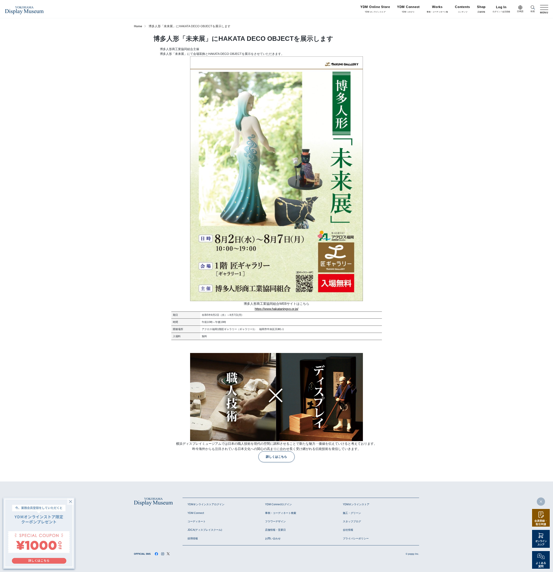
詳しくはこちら (276, 456)
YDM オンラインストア (375, 9)
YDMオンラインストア (356, 504)
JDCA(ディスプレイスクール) (205, 529)
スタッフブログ (352, 521)
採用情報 (193, 538)
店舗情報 (481, 9)
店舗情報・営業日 (275, 529)
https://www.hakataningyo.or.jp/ (276, 309)
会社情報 (348, 529)
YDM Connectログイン (278, 504)
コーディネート (197, 521)
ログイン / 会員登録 (501, 9)
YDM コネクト (408, 9)
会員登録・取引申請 (540, 522)
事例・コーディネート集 (437, 9)
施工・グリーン (352, 513)
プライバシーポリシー (356, 538)
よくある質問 (541, 564)
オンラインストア (541, 543)
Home (138, 26)
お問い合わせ (273, 538)
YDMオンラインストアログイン (206, 504)
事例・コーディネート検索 (280, 513)
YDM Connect (196, 513)
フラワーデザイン (275, 521)
